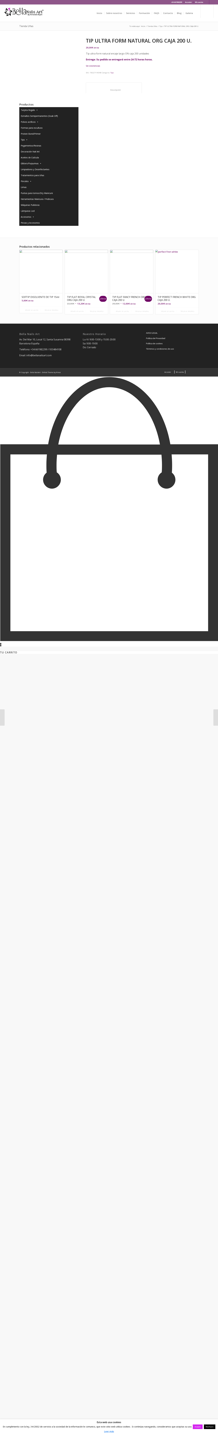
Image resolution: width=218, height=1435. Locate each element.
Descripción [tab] (114, 90)
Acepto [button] (198, 1426)
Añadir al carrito (31, 310)
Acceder (188, 2)
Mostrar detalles (51, 310)
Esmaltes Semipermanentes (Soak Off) (39, 116)
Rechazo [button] (210, 1426)
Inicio (143, 26)
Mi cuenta (199, 2)
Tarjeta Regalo (28, 110)
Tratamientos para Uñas (32, 175)
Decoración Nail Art (30, 151)
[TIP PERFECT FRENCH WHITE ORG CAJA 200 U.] (2, 717)
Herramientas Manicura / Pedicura (37, 199)
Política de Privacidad (155, 338)
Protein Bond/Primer (31, 133)
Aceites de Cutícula (30, 157)
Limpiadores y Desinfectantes (35, 169)
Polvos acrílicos (28, 121)
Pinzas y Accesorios (30, 222)
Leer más (109, 1431)
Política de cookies (154, 343)
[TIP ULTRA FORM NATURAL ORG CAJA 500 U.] (215, 717)
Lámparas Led (28, 210)
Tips (161, 26)
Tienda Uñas (26, 26)
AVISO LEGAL (151, 333)
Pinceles (25, 181)
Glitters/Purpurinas (30, 163)
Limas (24, 187)
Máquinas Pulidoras (30, 205)
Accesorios (26, 216)
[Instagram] (211, 2)
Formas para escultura (31, 127)
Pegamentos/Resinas (31, 145)
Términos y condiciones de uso (160, 348)
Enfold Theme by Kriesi (51, 372)
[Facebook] (207, 2)
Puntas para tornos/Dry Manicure (37, 193)
